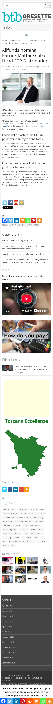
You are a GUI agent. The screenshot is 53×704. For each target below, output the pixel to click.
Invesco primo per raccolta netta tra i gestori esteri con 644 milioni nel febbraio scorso (23, 247)
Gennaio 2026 (8, 642)
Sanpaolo (7, 541)
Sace (42, 537)
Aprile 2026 (7, 626)
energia (41, 517)
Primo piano (24, 69)
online (5, 537)
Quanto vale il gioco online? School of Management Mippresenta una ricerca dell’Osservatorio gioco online (25, 261)
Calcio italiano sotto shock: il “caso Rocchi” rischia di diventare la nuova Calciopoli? (31, 369)
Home (4, 40)
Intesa (37, 525)
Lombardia (16, 533)
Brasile (23, 513)
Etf (19, 225)
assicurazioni (23, 509)
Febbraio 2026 (8, 637)
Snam (25, 541)
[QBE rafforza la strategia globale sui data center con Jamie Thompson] (45, 582)
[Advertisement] (26, 398)
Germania (7, 525)
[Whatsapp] (27, 220)
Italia (33, 529)
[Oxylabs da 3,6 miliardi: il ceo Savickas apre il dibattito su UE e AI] (32, 573)
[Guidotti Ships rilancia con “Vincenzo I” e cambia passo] (32, 564)
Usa (13, 545)
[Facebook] (10, 202)
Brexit (31, 513)
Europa (6, 521)
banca (42, 509)
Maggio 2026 (7, 621)
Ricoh (29, 537)
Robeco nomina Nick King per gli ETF (17, 240)
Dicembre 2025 (8, 647)
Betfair (13, 225)
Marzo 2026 (7, 632)
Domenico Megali (32, 66)
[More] (39, 220)
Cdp (37, 513)
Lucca (26, 533)
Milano (33, 533)
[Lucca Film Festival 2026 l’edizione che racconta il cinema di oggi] (7, 564)
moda (40, 533)
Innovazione (28, 525)
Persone (14, 69)
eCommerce (22, 517)
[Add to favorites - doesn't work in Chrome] (21, 202)
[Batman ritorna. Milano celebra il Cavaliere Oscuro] (20, 564)
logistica (6, 533)
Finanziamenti (17, 521)
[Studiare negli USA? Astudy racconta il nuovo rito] (20, 573)
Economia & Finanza (17, 40)
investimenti (24, 529)
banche (6, 513)
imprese (16, 525)
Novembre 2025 (9, 652)
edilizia (33, 517)
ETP (23, 225)
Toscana (6, 545)
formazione (38, 521)
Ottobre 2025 (7, 657)
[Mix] (22, 220)
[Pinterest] (33, 220)
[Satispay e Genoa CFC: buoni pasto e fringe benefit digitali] (45, 573)
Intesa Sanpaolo (9, 529)
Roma (36, 537)
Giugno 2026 (7, 616)
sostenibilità (35, 541)
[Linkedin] (16, 220)
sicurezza (17, 541)
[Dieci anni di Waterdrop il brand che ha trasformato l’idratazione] (20, 582)
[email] (16, 202)
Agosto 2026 (7, 606)
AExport (6, 509)
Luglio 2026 (7, 611)
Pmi (23, 537)
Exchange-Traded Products (35, 126)
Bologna (14, 513)
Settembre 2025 (8, 663)
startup (45, 541)
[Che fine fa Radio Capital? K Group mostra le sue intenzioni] (45, 564)
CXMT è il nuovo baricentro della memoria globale (23, 254)
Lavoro (40, 529)
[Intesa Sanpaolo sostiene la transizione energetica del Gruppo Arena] (7, 582)
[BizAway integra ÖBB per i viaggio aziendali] (7, 573)
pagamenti (14, 537)
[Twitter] (5, 202)
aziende (34, 509)
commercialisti (9, 517)
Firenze (28, 521)
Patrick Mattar (33, 225)
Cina (43, 513)
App (13, 509)
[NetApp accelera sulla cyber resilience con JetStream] (32, 582)
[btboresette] (26, 19)
